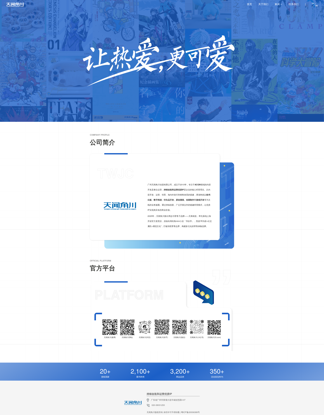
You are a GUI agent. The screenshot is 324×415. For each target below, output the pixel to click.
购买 (277, 4)
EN (317, 5)
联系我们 (294, 4)
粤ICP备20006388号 (190, 412)
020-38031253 (158, 405)
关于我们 (263, 4)
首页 (249, 4)
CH (313, 3)
